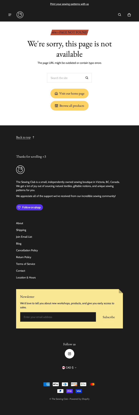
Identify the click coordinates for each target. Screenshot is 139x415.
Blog (18, 243)
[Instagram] (69, 354)
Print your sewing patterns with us (69, 4)
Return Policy (23, 257)
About (19, 223)
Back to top (23, 137)
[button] (119, 15)
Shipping (21, 230)
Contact (20, 270)
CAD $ (69, 367)
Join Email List (24, 236)
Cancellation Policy (27, 250)
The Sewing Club (60, 399)
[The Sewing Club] (20, 14)
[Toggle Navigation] (10, 15)
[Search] (87, 78)
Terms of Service (25, 264)
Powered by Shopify (80, 399)
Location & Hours (26, 277)
